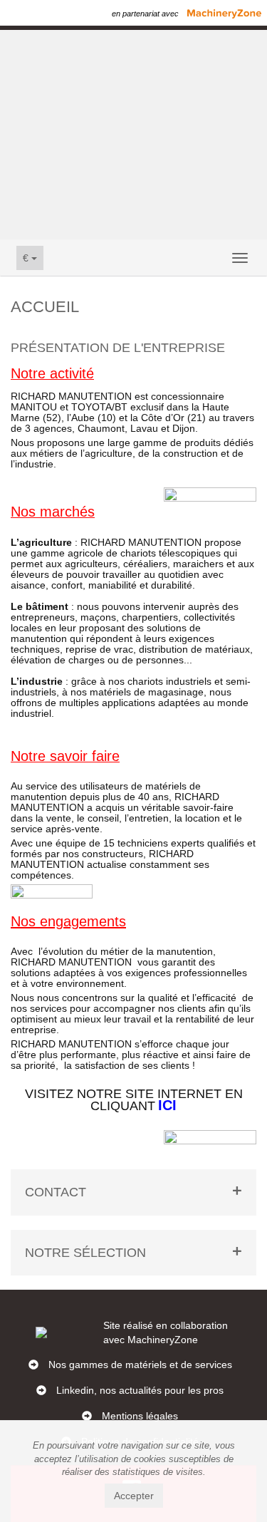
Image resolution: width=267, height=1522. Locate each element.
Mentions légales (140, 1416)
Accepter (134, 1495)
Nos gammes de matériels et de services (140, 1364)
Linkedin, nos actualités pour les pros (140, 1390)
